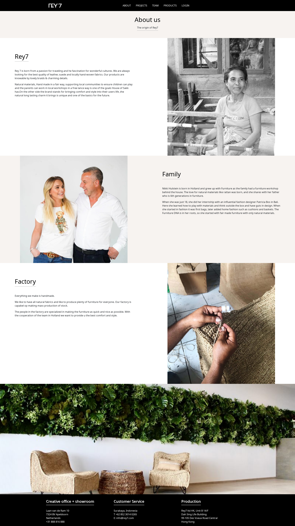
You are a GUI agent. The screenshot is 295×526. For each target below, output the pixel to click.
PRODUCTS (170, 5)
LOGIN (185, 5)
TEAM (155, 5)
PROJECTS (141, 5)
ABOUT (127, 5)
